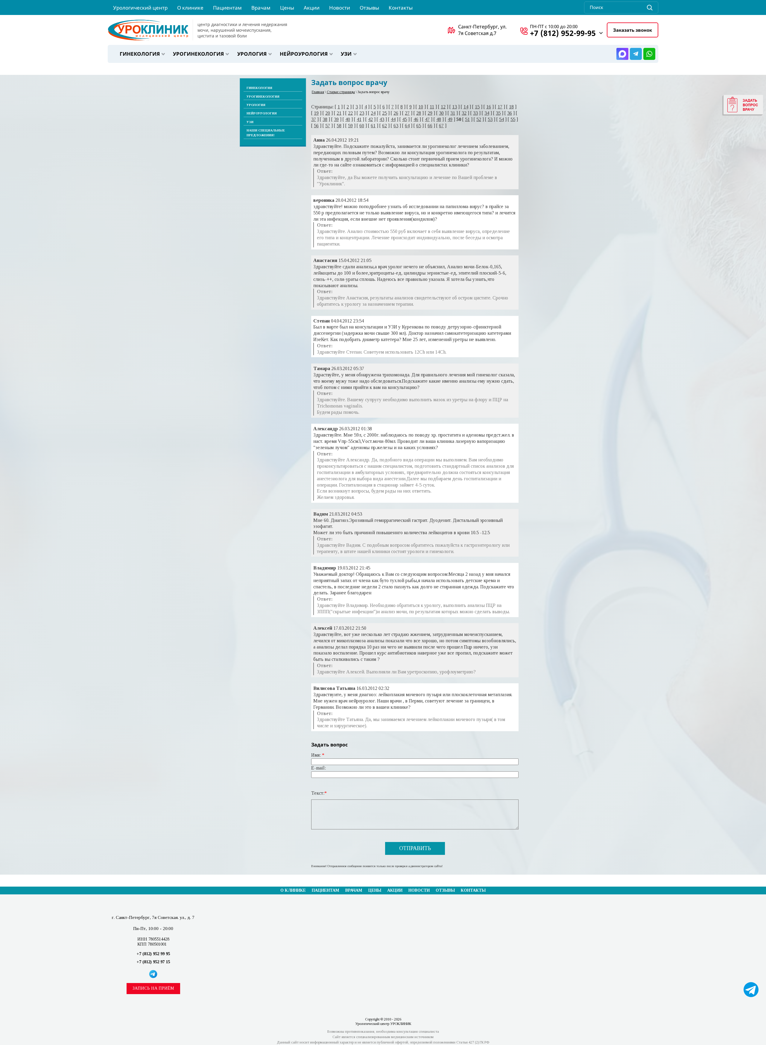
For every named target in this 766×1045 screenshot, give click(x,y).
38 (325, 119)
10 (420, 106)
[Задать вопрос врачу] (742, 105)
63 (395, 125)
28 (418, 113)
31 (452, 113)
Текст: (319, 793)
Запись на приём (153, 988)
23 (361, 113)
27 (407, 113)
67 (441, 125)
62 (384, 125)
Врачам (353, 890)
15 (477, 106)
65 (418, 125)
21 (339, 113)
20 (327, 113)
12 (443, 106)
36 (509, 113)
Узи (346, 54)
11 (432, 106)
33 (475, 113)
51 (467, 119)
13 (454, 106)
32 (464, 113)
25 (384, 113)
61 (373, 125)
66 (430, 125)
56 (316, 125)
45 (404, 119)
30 (441, 113)
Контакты (473, 890)
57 (327, 125)
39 (336, 119)
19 (316, 113)
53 (490, 119)
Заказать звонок (632, 30)
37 (313, 119)
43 (381, 119)
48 (438, 119)
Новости (419, 890)
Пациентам (325, 890)
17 (500, 106)
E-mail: (318, 767)
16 (488, 106)
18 (511, 106)
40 (347, 119)
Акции (394, 890)
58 (339, 125)
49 (450, 119)
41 (359, 119)
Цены (374, 890)
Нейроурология (304, 54)
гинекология (140, 54)
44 (393, 119)
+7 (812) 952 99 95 (153, 954)
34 (486, 113)
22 (350, 113)
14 (465, 106)
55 (512, 119)
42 (370, 119)
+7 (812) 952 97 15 (153, 962)
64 (407, 125)
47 (427, 119)
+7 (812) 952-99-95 (563, 33)
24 (373, 113)
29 (430, 113)
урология (252, 54)
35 (498, 113)
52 (478, 119)
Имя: (317, 755)
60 (361, 125)
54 (501, 119)
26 (395, 113)
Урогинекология (198, 54)
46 (416, 119)
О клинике (293, 890)
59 (350, 125)
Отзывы (445, 890)
